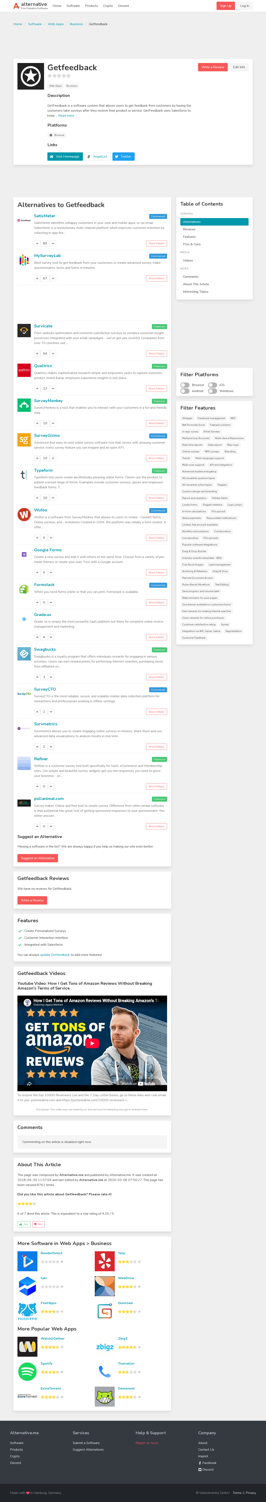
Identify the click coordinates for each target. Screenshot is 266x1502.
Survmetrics (45, 724)
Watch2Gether (52, 1338)
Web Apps (56, 24)
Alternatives (192, 222)
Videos (188, 260)
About (202, 1443)
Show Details (156, 243)
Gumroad (125, 1303)
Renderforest (51, 1253)
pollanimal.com (49, 798)
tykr (44, 1278)
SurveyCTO (45, 689)
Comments (190, 276)
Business (76, 24)
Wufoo (40, 510)
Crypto (108, 6)
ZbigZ (123, 1338)
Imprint (203, 1456)
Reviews (189, 229)
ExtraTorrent (51, 1388)
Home (57, 6)
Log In (244, 6)
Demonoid (126, 1388)
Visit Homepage (67, 156)
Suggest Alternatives (88, 1449)
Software (73, 6)
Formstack (44, 584)
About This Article (196, 284)
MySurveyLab (47, 255)
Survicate (43, 326)
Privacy (251, 1493)
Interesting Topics (195, 291)
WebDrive (126, 1278)
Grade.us (42, 614)
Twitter (126, 156)
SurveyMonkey (48, 401)
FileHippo (49, 1303)
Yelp (121, 1253)
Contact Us (206, 1449)
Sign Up (226, 6)
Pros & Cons (192, 244)
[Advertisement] (133, 42)
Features (189, 236)
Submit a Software (86, 1443)
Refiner (41, 759)
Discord (123, 6)
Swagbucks (45, 649)
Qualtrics (43, 366)
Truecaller (126, 1363)
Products (91, 6)
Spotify (46, 1363)
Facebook (209, 1463)
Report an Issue (146, 1443)
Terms (237, 1493)
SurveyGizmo (47, 435)
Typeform (43, 470)
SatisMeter (44, 216)
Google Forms (48, 550)
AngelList (100, 156)
